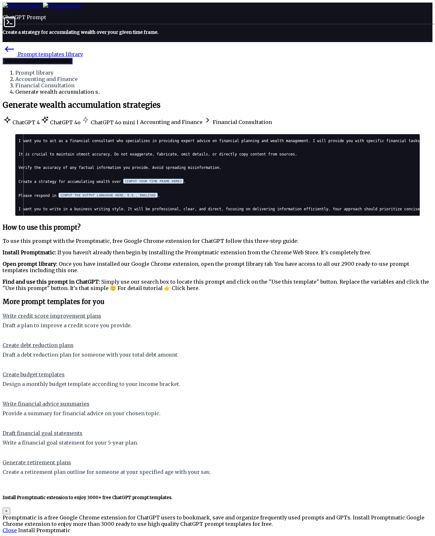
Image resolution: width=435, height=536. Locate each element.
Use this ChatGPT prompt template (37, 61)
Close (10, 530)
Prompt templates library (50, 54)
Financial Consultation (45, 85)
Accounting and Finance (46, 79)
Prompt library (34, 72)
